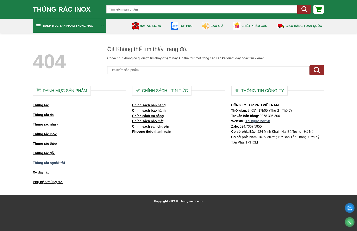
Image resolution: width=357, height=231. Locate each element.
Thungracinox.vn (257, 121)
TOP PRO (186, 26)
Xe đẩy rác (41, 172)
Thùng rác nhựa (45, 124)
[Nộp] (304, 9)
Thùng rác (41, 105)
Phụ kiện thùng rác (48, 182)
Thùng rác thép (45, 143)
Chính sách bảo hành (149, 110)
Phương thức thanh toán (151, 131)
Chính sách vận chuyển (150, 126)
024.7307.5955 (150, 26)
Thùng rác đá (43, 115)
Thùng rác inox (61, 9)
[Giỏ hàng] (318, 9)
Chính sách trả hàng (148, 116)
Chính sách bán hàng (149, 105)
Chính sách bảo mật (147, 121)
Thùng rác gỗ (44, 153)
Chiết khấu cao (254, 26)
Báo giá (217, 26)
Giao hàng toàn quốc (304, 26)
